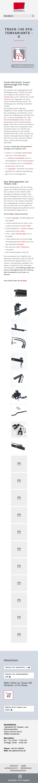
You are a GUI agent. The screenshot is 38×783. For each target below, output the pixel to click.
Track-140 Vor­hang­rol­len (17, 675)
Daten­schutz (11, 768)
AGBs (23, 766)
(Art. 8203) (22, 242)
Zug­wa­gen (12, 169)
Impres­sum (26, 768)
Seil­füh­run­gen (21, 234)
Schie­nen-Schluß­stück (16, 158)
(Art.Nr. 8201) (26, 226)
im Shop (24, 281)
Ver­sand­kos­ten (18, 770)
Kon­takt (14, 766)
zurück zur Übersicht (23, 66)
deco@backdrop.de (17, 751)
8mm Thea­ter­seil (22, 247)
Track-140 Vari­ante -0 (16, 667)
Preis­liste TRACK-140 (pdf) (16, 708)
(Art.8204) (20, 244)
